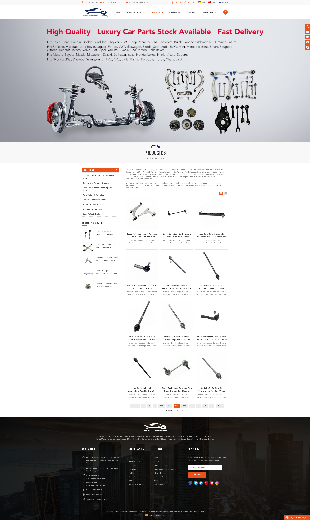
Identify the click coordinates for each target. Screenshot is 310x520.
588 (169, 406)
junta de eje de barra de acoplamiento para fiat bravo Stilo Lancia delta (176, 287)
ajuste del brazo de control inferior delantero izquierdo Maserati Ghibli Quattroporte (107, 259)
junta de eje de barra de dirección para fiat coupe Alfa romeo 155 (177, 338)
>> (212, 406)
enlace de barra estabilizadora (165, 469)
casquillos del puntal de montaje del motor (97, 189)
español (204, 2)
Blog (130, 481)
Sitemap (196, 512)
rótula (156, 481)
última (219, 406)
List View (225, 193)
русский (225, 2)
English (214, 2)
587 (161, 406)
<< (143, 406)
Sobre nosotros (135, 12)
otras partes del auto (91, 214)
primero (135, 406)
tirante (156, 457)
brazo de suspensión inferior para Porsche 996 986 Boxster (106, 272)
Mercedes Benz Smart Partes (94, 200)
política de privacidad (136, 485)
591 (192, 406)
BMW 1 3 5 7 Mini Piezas (92, 204)
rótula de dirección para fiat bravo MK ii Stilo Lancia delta (142, 287)
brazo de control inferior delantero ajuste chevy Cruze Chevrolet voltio (142, 235)
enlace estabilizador (161, 465)
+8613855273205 (98, 494)
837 (205, 406)
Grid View (221, 193)
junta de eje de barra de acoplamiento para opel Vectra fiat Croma (211, 390)
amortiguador (159, 461)
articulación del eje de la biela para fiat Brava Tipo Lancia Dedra (142, 338)
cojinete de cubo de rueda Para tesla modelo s (107, 285)
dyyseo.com (187, 512)
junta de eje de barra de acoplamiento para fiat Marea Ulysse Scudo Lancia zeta (211, 287)
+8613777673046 (91, 2)
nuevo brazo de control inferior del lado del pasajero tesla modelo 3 (106, 246)
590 (184, 406)
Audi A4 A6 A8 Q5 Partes (92, 209)
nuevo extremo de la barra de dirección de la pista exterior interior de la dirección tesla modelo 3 (107, 233)
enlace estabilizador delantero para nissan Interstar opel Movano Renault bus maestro (177, 390)
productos (157, 12)
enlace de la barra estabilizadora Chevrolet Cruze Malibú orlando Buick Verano (177, 235)
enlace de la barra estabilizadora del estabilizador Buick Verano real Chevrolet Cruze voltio (211, 235)
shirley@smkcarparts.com (138, 2)
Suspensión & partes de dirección (96, 183)
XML (202, 512)
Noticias (190, 12)
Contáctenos (209, 12)
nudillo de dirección (161, 477)
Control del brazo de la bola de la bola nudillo (98, 177)
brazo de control (159, 485)
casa (117, 12)
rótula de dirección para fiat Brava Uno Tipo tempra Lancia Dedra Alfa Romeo (212, 338)
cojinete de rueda (160, 473)
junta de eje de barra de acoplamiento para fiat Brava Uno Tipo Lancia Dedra (142, 390)
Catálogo (174, 12)
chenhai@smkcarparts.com (113, 2)
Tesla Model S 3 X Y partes (93, 195)
